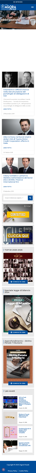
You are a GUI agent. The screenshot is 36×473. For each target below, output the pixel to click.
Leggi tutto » (7, 109)
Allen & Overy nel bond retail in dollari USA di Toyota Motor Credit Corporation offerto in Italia (17, 140)
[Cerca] (30, 198)
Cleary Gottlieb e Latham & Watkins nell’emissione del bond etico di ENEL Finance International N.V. (17, 179)
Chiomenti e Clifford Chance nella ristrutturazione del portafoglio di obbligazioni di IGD (16, 93)
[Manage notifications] (3, 469)
